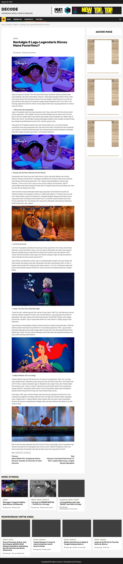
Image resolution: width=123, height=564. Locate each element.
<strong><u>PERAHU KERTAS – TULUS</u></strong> (42, 503)
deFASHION (103, 539)
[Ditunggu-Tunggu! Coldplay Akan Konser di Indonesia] (14, 488)
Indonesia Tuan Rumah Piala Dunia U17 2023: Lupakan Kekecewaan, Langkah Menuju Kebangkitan (60, 459)
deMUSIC (15, 38)
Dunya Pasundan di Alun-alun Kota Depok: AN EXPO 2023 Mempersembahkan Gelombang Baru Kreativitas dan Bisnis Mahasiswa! (15, 546)
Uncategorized (63, 499)
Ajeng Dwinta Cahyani (47, 507)
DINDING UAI (17, 19)
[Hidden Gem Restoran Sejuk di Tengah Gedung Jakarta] (76, 528)
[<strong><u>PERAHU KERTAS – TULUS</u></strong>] (43, 488)
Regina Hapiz (16, 507)
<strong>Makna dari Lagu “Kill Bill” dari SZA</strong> (70, 503)
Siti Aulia (107, 547)
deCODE (9, 9)
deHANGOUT (42, 539)
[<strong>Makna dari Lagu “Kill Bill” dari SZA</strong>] (71, 488)
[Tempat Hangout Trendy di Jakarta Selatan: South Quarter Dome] (46, 528)
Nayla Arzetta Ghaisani (29, 52)
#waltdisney (27, 452)
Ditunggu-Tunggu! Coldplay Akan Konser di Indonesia (14, 503)
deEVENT (10, 539)
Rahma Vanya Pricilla (79, 547)
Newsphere (68, 562)
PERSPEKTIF (28, 19)
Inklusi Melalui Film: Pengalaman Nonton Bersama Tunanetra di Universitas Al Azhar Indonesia (27, 459)
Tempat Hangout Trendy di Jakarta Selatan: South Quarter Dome (44, 544)
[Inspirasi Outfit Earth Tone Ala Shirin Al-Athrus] (107, 528)
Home (9, 19)
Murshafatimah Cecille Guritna (69, 509)
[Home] (4, 19)
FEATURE (39, 19)
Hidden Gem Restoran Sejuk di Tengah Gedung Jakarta (76, 543)
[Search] (120, 19)
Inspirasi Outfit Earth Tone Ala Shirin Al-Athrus (106, 543)
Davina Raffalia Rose (18, 553)
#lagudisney (18, 452)
